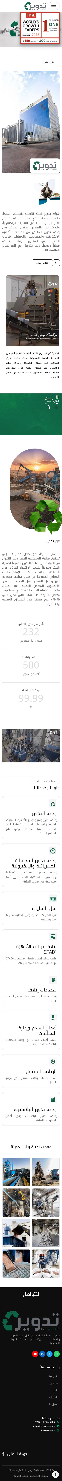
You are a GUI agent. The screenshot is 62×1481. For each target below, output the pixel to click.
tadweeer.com (47, 1430)
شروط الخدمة (21, 1476)
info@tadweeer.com (43, 1279)
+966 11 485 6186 (45, 1422)
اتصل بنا (53, 1404)
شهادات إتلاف (42, 990)
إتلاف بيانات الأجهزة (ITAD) (36, 949)
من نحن (54, 1383)
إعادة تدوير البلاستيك (35, 1109)
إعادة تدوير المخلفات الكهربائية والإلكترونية (34, 863)
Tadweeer (39, 1470)
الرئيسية (53, 1376)
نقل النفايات (44, 908)
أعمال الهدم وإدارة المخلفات (38, 1031)
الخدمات (53, 1397)
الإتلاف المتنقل (41, 1071)
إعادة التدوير (44, 813)
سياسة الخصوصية (39, 1476)
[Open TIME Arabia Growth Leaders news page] (40, 28)
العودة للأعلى (18, 1453)
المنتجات (53, 1390)
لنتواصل (31, 1294)
